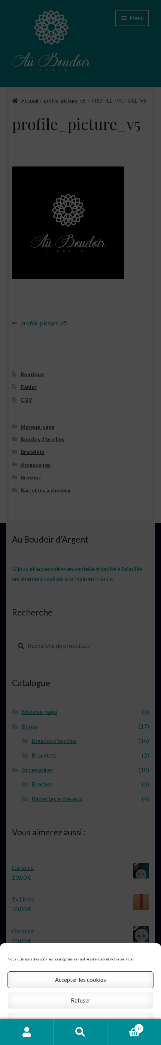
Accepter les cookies (80, 979)
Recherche (80, 1032)
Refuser (81, 1000)
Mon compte (27, 1032)
